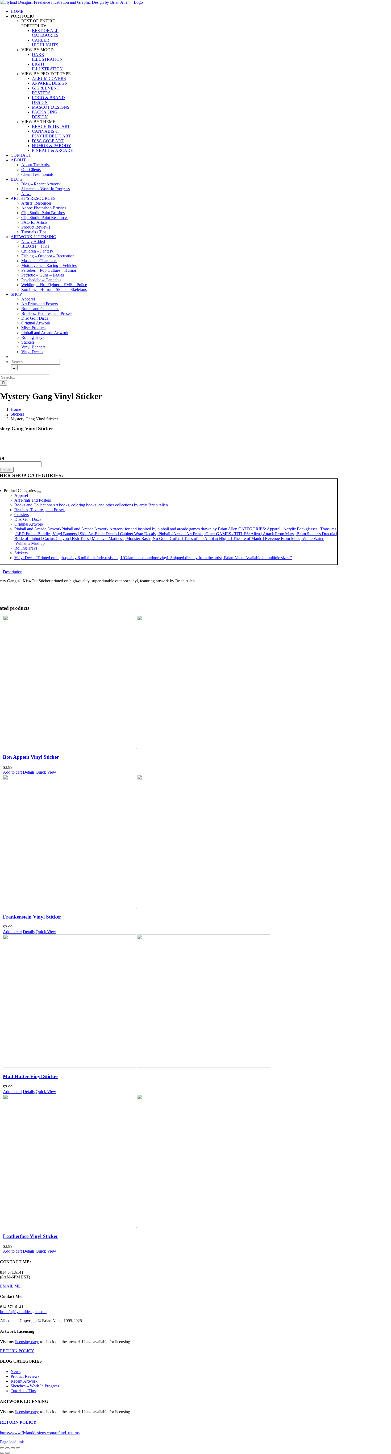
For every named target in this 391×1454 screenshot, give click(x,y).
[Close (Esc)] (18, 1448)
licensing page (27, 1341)
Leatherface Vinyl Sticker (30, 1236)
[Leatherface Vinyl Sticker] (170, 1161)
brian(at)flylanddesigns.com (23, 1311)
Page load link (12, 1442)
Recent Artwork (24, 1381)
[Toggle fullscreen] (7, 1448)
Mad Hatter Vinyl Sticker (30, 1076)
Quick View (46, 772)
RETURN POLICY (17, 1351)
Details (29, 772)
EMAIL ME (10, 1286)
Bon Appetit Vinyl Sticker (31, 757)
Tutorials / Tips (23, 1390)
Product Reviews (25, 1376)
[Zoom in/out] (2, 1448)
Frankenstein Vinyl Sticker (32, 917)
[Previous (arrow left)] (2, 1453)
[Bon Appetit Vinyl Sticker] (170, 682)
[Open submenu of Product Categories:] (39, 492)
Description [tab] (12, 572)
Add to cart (12, 772)
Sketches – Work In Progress (35, 1386)
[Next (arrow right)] (7, 1453)
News (15, 1371)
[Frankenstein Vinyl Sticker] (170, 842)
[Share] (13, 1448)
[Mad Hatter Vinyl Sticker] (170, 1001)
